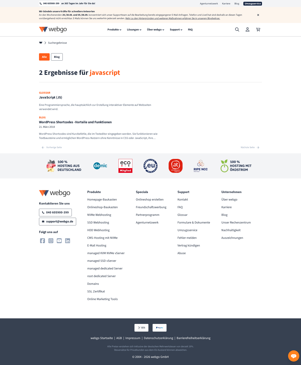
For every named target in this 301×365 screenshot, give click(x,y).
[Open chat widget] (293, 356)
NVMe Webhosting (99, 215)
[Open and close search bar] (237, 29)
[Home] (41, 43)
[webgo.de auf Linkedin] (67, 241)
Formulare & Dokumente (193, 222)
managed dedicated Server (104, 268)
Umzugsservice (187, 230)
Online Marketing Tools (102, 299)
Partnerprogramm (147, 215)
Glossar (182, 215)
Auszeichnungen (232, 238)
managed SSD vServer (101, 261)
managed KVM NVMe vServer (106, 253)
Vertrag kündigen (188, 245)
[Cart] (258, 29)
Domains (93, 284)
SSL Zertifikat (96, 291)
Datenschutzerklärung (158, 338)
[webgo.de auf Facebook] (42, 241)
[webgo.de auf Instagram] (51, 241)
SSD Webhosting (98, 222)
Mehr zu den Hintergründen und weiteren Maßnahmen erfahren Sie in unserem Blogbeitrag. (172, 18)
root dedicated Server (101, 276)
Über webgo (229, 199)
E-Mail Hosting (96, 245)
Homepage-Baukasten (102, 199)
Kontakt (182, 199)
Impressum (132, 338)
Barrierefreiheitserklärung (193, 338)
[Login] (248, 29)
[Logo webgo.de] (53, 29)
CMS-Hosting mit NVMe (102, 238)
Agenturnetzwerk (209, 3)
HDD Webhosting (98, 230)
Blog (236, 3)
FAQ (180, 207)
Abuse (181, 253)
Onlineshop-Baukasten (102, 207)
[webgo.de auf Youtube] (59, 241)
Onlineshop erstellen (150, 199)
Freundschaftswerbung (151, 207)
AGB (119, 338)
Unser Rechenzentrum (236, 222)
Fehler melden (187, 238)
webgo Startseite (102, 338)
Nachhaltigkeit (231, 230)
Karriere (226, 3)
